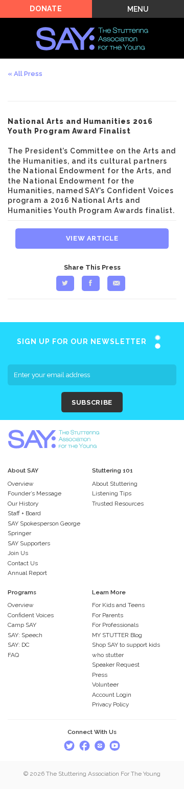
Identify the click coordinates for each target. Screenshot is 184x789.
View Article (92, 238)
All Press (28, 73)
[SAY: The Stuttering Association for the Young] (92, 24)
